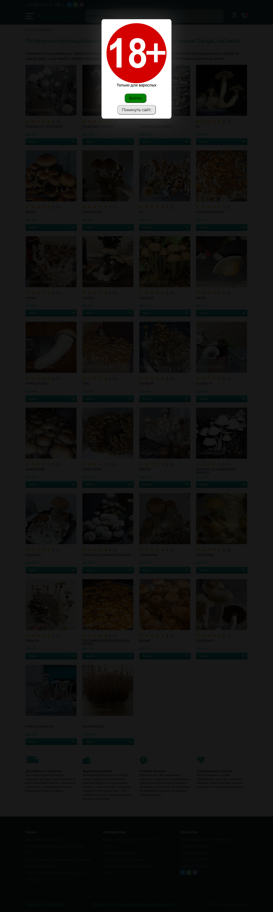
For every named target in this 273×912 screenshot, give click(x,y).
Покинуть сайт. (136, 109)
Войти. (135, 98)
